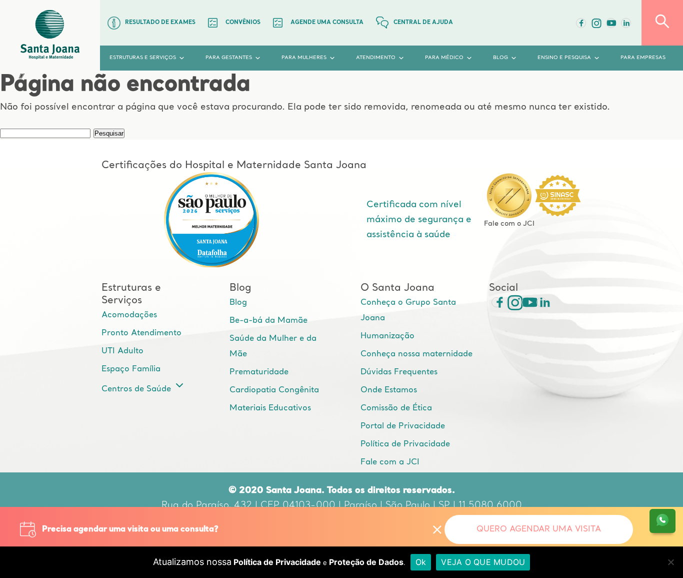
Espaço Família (131, 369)
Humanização (387, 336)
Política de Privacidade (405, 444)
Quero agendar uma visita (538, 529)
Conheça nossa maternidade (416, 354)
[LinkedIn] (626, 23)
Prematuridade (259, 372)
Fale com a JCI (390, 462)
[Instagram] (511, 302)
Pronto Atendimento (142, 333)
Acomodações (129, 315)
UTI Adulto (123, 351)
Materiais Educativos (270, 408)
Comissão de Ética (396, 408)
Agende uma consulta (327, 23)
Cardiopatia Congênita (274, 390)
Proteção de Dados (366, 562)
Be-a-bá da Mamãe (269, 321)
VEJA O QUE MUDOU (483, 562)
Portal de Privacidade (402, 426)
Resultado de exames (160, 23)
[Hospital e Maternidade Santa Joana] (50, 35)
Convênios (243, 23)
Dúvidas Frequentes (399, 372)
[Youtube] (611, 23)
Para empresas (643, 58)
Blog (238, 303)
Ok (421, 562)
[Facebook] (581, 23)
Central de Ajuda (423, 23)
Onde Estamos (388, 390)
